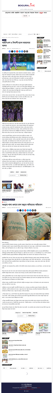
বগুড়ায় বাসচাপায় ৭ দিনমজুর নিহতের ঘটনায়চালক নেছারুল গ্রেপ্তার (47, 45)
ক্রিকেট (18, 172)
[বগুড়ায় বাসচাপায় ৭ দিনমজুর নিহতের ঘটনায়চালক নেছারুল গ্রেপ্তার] (40, 46)
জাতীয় (12, 12)
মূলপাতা (9, 12)
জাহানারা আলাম (23, 172)
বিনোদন (36, 12)
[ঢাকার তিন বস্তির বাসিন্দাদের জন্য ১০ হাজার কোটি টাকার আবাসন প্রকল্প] (40, 62)
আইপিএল (12, 172)
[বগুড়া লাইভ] (26, 5)
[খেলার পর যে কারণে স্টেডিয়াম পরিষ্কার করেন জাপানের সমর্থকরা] (18, 186)
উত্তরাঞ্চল (32, 12)
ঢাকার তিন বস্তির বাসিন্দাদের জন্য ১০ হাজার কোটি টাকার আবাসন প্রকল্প (47, 61)
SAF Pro (38, 387)
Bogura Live (29, 387)
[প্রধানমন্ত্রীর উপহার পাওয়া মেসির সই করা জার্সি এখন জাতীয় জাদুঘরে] (7, 186)
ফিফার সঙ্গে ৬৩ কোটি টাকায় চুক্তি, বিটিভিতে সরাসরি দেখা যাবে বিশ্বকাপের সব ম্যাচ (29, 191)
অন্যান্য (45, 12)
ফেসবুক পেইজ (25, 15)
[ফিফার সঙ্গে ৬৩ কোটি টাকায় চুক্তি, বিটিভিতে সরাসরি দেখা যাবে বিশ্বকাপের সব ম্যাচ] (30, 186)
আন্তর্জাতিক (17, 12)
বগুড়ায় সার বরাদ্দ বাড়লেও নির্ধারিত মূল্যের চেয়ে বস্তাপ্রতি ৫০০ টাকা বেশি (46, 56)
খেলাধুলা (41, 12)
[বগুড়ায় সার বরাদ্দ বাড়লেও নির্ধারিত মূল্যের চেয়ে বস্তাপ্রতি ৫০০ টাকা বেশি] (40, 57)
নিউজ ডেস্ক (4, 48)
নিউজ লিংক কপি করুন (23, 175)
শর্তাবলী (9, 34)
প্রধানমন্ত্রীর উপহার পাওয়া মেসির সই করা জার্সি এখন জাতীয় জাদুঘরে (7, 191)
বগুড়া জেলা (27, 12)
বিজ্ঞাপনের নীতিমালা (15, 34)
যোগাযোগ (20, 34)
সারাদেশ (22, 12)
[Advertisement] (26, 25)
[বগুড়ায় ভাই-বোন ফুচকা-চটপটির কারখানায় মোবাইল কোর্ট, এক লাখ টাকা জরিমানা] (40, 51)
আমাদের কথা (5, 34)
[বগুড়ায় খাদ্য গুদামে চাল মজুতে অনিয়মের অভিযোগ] (40, 41)
